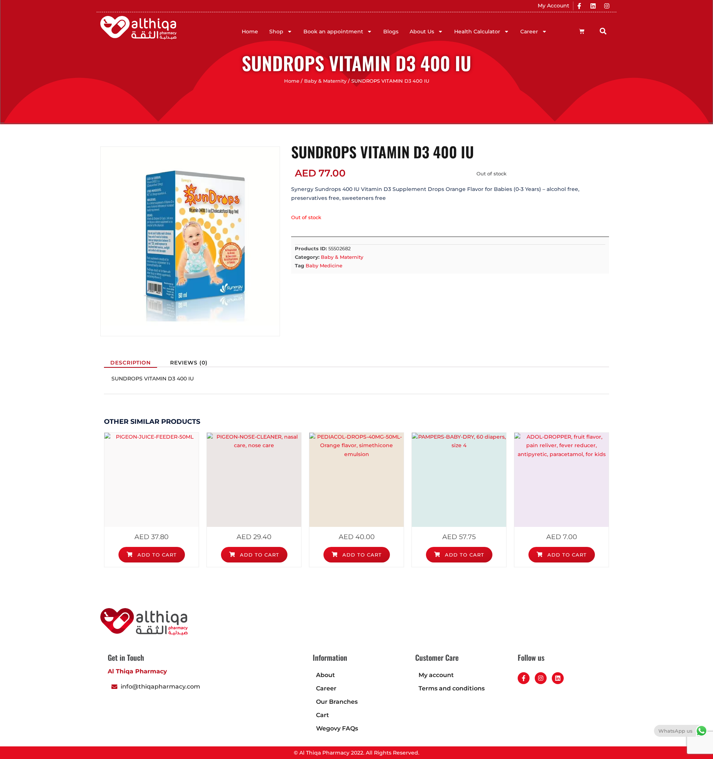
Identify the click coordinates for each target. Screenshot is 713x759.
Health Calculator (477, 31)
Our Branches (337, 701)
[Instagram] (607, 6)
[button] (603, 31)
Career (529, 31)
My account (436, 675)
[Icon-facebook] (579, 6)
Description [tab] (130, 362)
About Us (422, 31)
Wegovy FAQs (337, 728)
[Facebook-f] (524, 678)
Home (250, 31)
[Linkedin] (593, 6)
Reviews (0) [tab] (189, 362)
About (325, 675)
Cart (322, 715)
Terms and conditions (452, 688)
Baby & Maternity (325, 81)
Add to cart (156, 555)
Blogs (390, 31)
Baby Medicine (324, 265)
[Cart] (581, 31)
